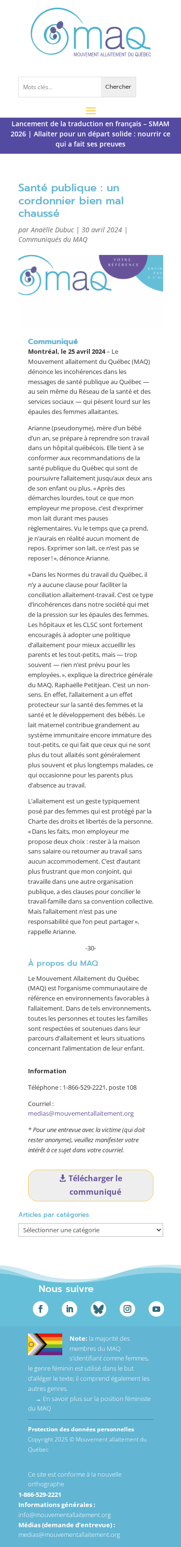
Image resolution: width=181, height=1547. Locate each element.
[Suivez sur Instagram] (127, 1309)
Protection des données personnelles (81, 1429)
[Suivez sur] (98, 1309)
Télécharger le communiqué (95, 1185)
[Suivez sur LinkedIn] (69, 1309)
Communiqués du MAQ (52, 239)
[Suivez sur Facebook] (40, 1309)
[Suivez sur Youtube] (156, 1309)
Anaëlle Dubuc (52, 229)
